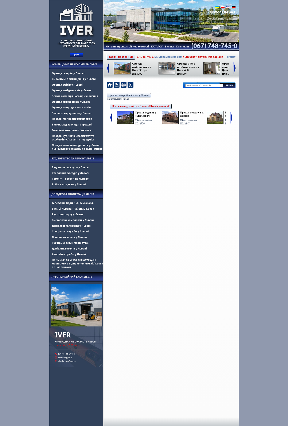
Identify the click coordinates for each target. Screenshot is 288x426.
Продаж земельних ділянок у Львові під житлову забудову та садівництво (77, 147)
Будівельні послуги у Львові (71, 167)
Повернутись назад (118, 98)
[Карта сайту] (130, 85)
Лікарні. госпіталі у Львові (69, 237)
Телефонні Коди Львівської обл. (73, 203)
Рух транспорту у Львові (68, 214)
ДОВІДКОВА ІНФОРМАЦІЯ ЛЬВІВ (72, 194)
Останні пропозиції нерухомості (127, 46)
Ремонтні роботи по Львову (70, 179)
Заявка (169, 46)
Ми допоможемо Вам (160, 57)
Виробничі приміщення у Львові (74, 79)
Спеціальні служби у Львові (70, 231)
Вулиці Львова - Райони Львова (73, 208)
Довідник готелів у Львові (69, 248)
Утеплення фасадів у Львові (70, 173)
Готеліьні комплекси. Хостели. (72, 130)
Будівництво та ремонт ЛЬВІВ (72, 158)
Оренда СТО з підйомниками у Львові (188, 65)
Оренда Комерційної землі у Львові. (129, 95)
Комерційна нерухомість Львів (74, 64)
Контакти (182, 46)
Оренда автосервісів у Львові (71, 102)
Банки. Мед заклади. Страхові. (72, 124)
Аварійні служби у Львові (69, 254)
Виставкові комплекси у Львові (73, 220)
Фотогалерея (223, 12)
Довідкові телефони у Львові (71, 226)
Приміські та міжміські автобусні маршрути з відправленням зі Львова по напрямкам (77, 263)
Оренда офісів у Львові (67, 84)
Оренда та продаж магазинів (71, 107)
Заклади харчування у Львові (72, 113)
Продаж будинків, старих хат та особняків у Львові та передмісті (73, 137)
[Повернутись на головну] (110, 85)
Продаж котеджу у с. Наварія (192, 114)
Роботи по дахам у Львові (69, 184)
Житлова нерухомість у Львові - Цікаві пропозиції (140, 106)
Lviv (76, 55)
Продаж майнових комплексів (72, 119)
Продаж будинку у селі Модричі (145, 114)
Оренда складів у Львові (68, 73)
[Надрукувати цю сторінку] (124, 85)
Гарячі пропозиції (121, 57)
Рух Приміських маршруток (70, 243)
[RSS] (117, 85)
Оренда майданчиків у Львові (72, 90)
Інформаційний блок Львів (71, 277)
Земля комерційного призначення (75, 96)
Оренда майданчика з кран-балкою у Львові (141, 65)
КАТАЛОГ (157, 46)
